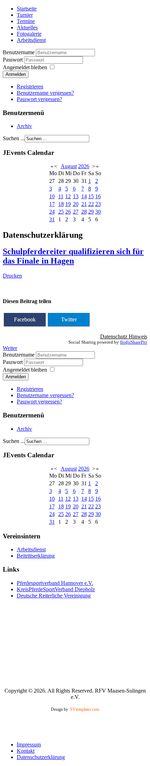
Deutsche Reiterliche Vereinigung (54, 596)
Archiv (24, 126)
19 (68, 204)
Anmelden (16, 74)
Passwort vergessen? (39, 99)
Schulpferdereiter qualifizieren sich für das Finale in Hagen (73, 256)
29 (91, 212)
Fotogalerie (29, 34)
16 (98, 196)
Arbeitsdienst (31, 40)
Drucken (12, 276)
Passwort (13, 60)
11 (60, 196)
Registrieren (30, 87)
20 (75, 204)
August (69, 166)
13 (75, 196)
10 (52, 196)
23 (98, 204)
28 (84, 212)
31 (52, 219)
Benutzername (19, 52)
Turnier (25, 15)
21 (84, 204)
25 (61, 212)
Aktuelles (27, 27)
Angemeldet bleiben (25, 67)
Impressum (29, 744)
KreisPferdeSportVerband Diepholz (56, 589)
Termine (26, 21)
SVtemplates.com (84, 709)
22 (91, 204)
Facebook (25, 319)
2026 (83, 166)
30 (98, 212)
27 (75, 212)
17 (52, 204)
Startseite (27, 9)
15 (91, 196)
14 (84, 196)
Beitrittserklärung (36, 556)
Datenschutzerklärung (41, 757)
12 (68, 196)
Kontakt (26, 751)
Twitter (69, 319)
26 (68, 212)
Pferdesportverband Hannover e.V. (55, 583)
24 (52, 212)
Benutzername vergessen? (45, 93)
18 (61, 204)
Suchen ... (14, 138)
